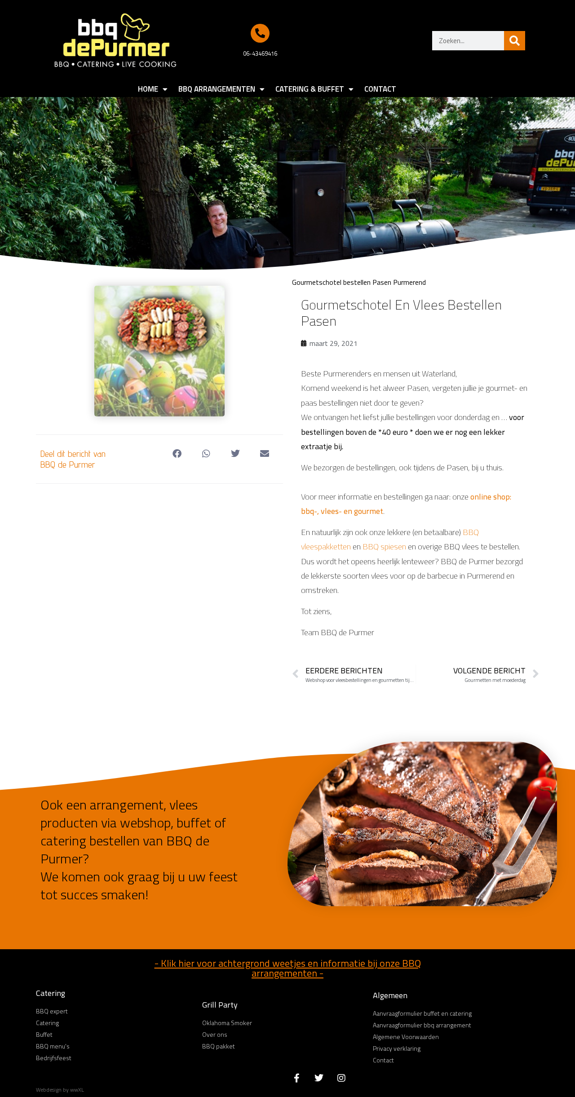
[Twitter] (318, 1078)
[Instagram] (341, 1078)
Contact (380, 89)
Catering (50, 993)
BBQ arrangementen (216, 89)
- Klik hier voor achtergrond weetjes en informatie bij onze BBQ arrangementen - (288, 968)
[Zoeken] (514, 40)
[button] (177, 454)
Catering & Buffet (309, 89)
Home (148, 89)
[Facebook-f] (296, 1078)
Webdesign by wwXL (60, 1089)
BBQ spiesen (384, 546)
